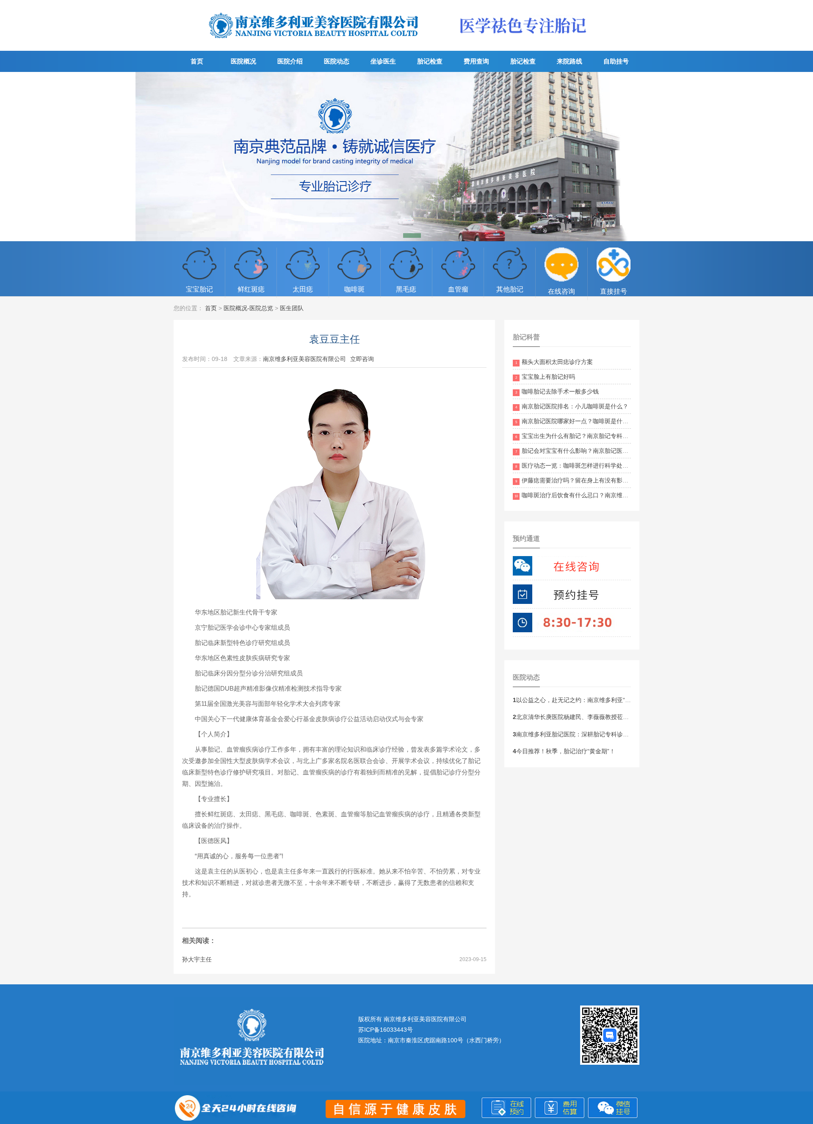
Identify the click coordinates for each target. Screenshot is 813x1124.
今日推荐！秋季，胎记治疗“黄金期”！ (564, 751)
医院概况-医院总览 (248, 308)
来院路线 (569, 61)
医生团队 (292, 308)
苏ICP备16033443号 (385, 1029)
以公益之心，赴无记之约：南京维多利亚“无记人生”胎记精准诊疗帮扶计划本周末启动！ (629, 700)
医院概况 (243, 61)
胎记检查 (429, 61)
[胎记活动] (406, 156)
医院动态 (336, 61)
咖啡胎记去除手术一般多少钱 (557, 391)
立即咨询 (362, 358)
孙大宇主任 (197, 959)
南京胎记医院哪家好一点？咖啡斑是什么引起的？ (583, 421)
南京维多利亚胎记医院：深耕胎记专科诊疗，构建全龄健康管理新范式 (606, 734)
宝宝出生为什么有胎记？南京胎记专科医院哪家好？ (586, 436)
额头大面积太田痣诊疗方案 (554, 361)
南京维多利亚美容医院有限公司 (304, 358)
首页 (197, 61)
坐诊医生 (383, 61)
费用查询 (476, 61)
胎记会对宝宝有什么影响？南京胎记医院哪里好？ (583, 450)
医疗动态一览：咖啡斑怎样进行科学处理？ (574, 465)
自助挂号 (616, 61)
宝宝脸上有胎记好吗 (545, 376)
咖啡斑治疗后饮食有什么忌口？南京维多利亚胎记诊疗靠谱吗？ (601, 495)
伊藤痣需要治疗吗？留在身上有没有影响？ (574, 480)
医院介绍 (290, 61)
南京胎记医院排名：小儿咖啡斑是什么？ (571, 406)
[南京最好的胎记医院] (314, 44)
